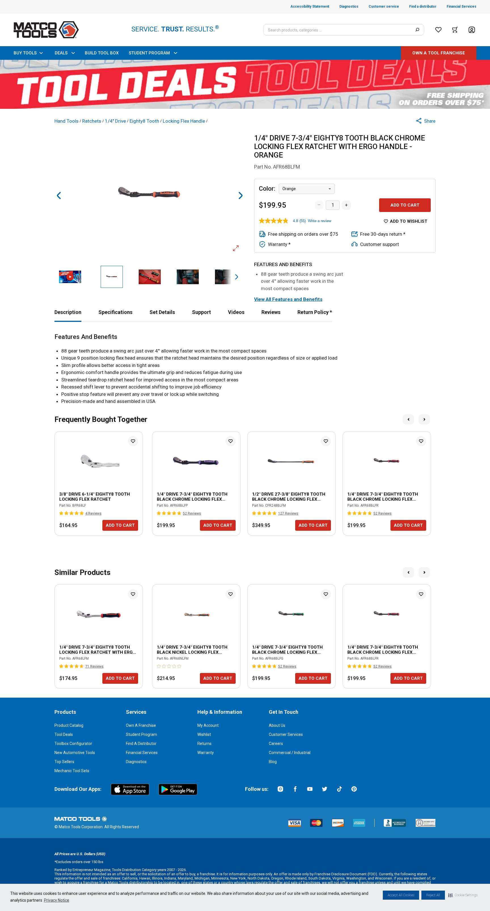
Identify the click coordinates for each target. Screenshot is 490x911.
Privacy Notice (56, 900)
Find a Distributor (141, 743)
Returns (204, 743)
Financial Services (142, 752)
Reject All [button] (433, 895)
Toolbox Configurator (73, 743)
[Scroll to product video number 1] (69, 277)
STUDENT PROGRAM (149, 53)
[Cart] (455, 29)
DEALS (61, 53)
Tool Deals (63, 734)
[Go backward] (59, 195)
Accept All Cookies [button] (401, 895)
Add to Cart (404, 205)
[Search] (417, 29)
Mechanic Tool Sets (71, 770)
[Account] (471, 29)
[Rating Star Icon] (61, 513)
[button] (463, 895)
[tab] (67, 312)
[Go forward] (240, 195)
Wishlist (204, 734)
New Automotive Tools (74, 752)
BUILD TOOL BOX (102, 53)
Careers (276, 743)
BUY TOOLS (25, 53)
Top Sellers (64, 761)
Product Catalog (68, 725)
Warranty (205, 752)
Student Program (141, 734)
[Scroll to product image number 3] (150, 277)
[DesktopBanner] (245, 84)
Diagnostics (136, 761)
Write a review (319, 221)
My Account (208, 725)
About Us (277, 725)
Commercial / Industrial (290, 752)
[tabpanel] (245, 369)
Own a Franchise (141, 725)
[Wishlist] (438, 29)
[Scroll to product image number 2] (111, 277)
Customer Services (286, 734)
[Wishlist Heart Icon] (133, 441)
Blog (273, 761)
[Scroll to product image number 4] (188, 277)
